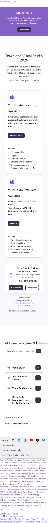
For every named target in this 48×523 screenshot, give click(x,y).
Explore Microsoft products (22, 465)
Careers (32, 500)
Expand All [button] (30, 343)
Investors (42, 502)
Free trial (13, 223)
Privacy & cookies (38, 519)
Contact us (26, 519)
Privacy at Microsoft (30, 502)
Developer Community (11, 450)
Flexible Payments (28, 473)
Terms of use (19, 521)
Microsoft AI (5, 486)
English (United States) (9, 513)
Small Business (16, 492)
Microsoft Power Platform (14, 489)
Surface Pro (5, 460)
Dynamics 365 (32, 486)
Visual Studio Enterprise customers (24, 80)
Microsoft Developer (36, 492)
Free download (16, 135)
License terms (24, 305)
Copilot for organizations (26, 462)
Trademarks (29, 521)
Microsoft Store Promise (10, 473)
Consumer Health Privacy (10, 519)
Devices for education (17, 476)
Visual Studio (13, 455)
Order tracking (20, 470)
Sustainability (35, 505)
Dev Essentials (8, 445)
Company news (14, 502)
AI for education (24, 484)
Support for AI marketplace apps (26, 494)
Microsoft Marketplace (32, 497)
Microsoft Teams (32, 489)
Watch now (24, 29)
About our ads (41, 521)
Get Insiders (16, 287)
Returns (10, 470)
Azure (25, 492)
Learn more (32, 287)
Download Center (24, 468)
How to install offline (24, 303)
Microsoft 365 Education (19, 478)
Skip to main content (8, 1)
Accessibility (24, 505)
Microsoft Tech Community (11, 497)
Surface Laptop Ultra (31, 460)
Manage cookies (6, 521)
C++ (28, 455)
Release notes (24, 297)
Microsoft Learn (6, 494)
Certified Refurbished (35, 470)
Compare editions (24, 300)
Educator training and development (20, 481)
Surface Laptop (16, 460)
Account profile (10, 468)
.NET (22, 455)
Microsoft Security (17, 486)
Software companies (8, 500)
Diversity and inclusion (9, 505)
